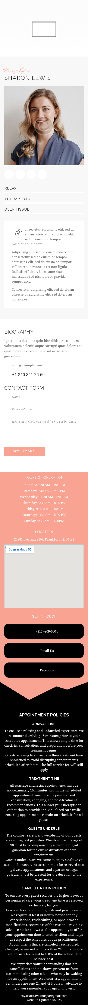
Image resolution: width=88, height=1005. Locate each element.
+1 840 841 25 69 (28, 374)
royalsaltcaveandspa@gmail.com (44, 996)
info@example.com (27, 365)
